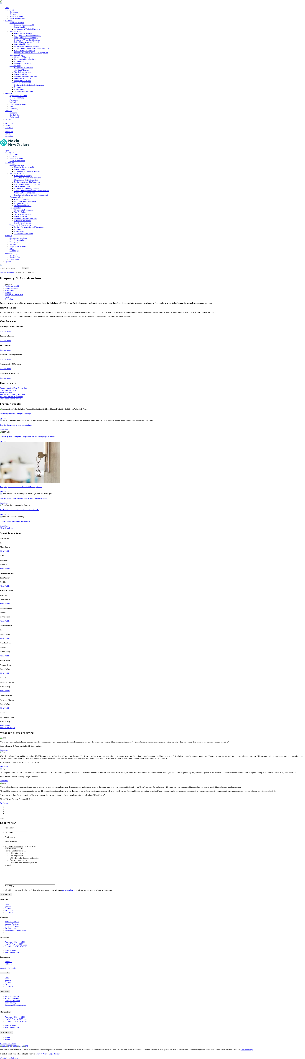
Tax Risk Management (22, 72)
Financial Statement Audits (24, 25)
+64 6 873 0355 (21, 944)
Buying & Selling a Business (25, 59)
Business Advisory (17, 31)
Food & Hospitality (17, 98)
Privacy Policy (41, 1054)
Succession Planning (22, 44)
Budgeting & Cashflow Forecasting (27, 36)
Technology (14, 109)
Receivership (19, 89)
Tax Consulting (15, 66)
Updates (8, 119)
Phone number (11, 842)
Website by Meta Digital (9, 1058)
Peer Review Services (22, 81)
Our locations (5, 1012)
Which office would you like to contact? (20, 846)
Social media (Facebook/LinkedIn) (25, 858)
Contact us (9, 128)
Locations (8, 111)
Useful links (5, 973)
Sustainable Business (8, 390)
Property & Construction (19, 104)
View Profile (5, 551)
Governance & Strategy (23, 33)
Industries (8, 94)
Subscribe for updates (8, 968)
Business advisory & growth (10, 399)
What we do (9, 21)
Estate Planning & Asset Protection (27, 42)
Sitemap (57, 1054)
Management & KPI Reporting (26, 38)
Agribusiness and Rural (18, 96)
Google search (17, 856)
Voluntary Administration (23, 91)
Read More (4, 418)
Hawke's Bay (10, 944)
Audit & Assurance (17, 23)
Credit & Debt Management (24, 51)
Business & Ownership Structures (27, 40)
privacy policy (67, 890)
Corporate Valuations (22, 57)
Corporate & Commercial (23, 68)
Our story (13, 14)
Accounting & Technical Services (27, 29)
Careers (7, 125)
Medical (13, 102)
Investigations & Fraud (22, 63)
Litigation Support (21, 61)
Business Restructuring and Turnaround (29, 85)
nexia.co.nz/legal (247, 1050)
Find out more (5, 331)
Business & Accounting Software (26, 46)
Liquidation (18, 87)
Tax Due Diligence (21, 70)
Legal (51, 1054)
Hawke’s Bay (15, 115)
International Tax (20, 74)
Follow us (8, 962)
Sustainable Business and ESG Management (31, 53)
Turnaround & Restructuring (20, 83)
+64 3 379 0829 (21, 946)
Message (8, 865)
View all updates (6, 528)
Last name (9, 832)
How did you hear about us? (15, 851)
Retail (12, 106)
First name (9, 828)
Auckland (13, 113)
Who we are (9, 10)
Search (25, 268)
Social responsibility (17, 18)
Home (7, 8)
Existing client (17, 853)
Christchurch (14, 117)
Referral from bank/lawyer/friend (24, 863)
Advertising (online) (19, 860)
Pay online (9, 123)
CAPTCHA (9, 886)
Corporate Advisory (17, 55)
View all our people (7, 728)
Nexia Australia (10, 950)
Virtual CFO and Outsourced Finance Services (31, 48)
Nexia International (17, 16)
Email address (10, 837)
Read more (4, 750)
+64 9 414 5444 (19, 942)
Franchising (14, 100)
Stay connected (6, 1032)
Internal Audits (19, 27)
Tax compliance (6, 392)
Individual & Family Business (25, 76)
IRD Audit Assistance (22, 78)
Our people (14, 12)
